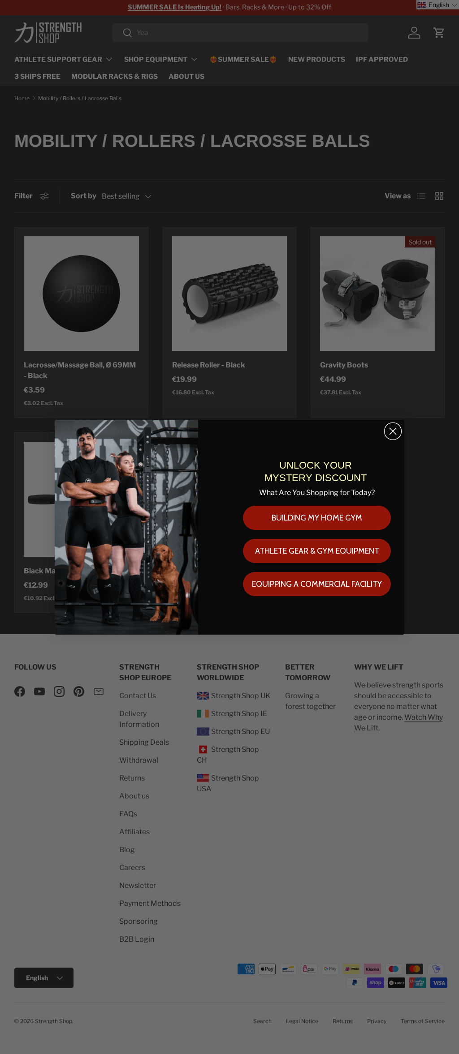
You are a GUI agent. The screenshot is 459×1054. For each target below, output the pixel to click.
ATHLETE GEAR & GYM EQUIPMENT (317, 551)
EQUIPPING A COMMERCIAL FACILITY (317, 584)
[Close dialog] (393, 431)
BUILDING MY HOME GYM (317, 518)
